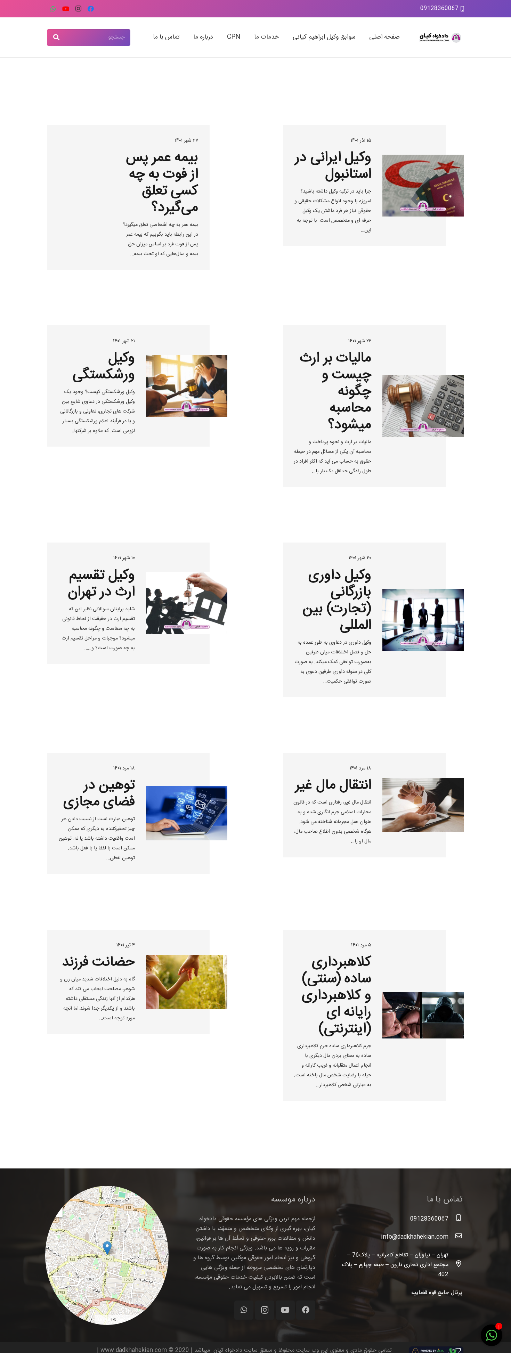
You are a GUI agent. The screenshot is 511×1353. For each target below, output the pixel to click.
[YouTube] (65, 8)
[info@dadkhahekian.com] (455, 1237)
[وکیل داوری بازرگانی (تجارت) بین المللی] (373, 620)
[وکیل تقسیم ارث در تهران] (137, 620)
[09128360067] (455, 1219)
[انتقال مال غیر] (373, 813)
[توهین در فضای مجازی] (137, 813)
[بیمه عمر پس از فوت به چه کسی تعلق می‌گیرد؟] (137, 197)
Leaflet (104, 1320)
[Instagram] (78, 8)
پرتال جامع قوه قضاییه (436, 1292)
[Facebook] (90, 8)
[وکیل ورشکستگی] (137, 406)
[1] (491, 1339)
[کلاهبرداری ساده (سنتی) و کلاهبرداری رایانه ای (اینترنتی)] (373, 1015)
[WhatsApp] (53, 8)
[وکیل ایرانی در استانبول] (373, 197)
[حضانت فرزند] (137, 1015)
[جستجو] (56, 37)
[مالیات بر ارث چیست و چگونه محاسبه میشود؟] (373, 406)
